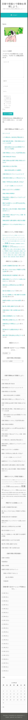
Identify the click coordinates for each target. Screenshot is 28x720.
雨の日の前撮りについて (9, 290)
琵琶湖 (20, 254)
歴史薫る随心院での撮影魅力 (10, 275)
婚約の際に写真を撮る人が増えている (13, 335)
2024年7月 (4, 605)
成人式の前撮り (9, 577)
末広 (13, 254)
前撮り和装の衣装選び (9, 193)
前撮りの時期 (5, 565)
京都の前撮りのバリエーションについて (13, 174)
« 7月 (3, 707)
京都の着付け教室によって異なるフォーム (14, 178)
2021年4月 (4, 643)
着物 (9, 256)
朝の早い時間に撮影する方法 (10, 306)
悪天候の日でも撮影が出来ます (11, 329)
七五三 (5, 486)
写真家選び (5, 561)
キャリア (19, 237)
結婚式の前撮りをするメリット (10, 569)
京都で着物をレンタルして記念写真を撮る (14, 152)
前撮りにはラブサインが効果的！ (12, 189)
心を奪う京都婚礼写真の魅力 (10, 265)
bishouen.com (6, 235)
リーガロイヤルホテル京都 (11, 241)
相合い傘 (6, 256)
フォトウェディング (13, 239)
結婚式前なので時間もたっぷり (11, 323)
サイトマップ (6, 133)
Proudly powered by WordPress (13, 715)
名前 (5, 81)
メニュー (15, 15)
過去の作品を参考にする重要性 (13, 170)
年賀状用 (11, 251)
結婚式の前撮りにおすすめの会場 (12, 300)
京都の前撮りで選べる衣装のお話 (12, 310)
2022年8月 (4, 624)
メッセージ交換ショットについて (13, 185)
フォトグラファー (21, 239)
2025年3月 (4, 601)
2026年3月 (4, 597)
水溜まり (16, 254)
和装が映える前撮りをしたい (10, 320)
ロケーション (20, 241)
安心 (9, 249)
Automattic (18, 717)
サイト (5, 91)
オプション (8, 237)
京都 (7, 243)
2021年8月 (4, 632)
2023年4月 (4, 616)
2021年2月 (4, 647)
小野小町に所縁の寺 (17, 249)
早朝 (15, 494)
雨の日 (22, 256)
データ (7, 239)
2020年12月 (5, 651)
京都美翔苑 (18, 243)
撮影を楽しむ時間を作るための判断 (12, 285)
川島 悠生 (7, 492)
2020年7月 (4, 663)
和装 (5, 249)
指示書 (9, 494)
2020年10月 (5, 655)
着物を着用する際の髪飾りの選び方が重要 (14, 220)
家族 (12, 249)
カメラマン (14, 237)
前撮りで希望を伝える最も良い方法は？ (13, 182)
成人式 (6, 494)
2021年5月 (4, 640)
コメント (6, 62)
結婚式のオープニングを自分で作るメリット (14, 461)
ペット (4, 241)
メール (5, 86)
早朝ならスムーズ (19, 494)
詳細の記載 (13, 256)
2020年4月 (4, 671)
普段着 (9, 254)
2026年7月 (4, 593)
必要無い (22, 251)
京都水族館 (13, 243)
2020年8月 (4, 659)
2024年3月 (4, 608)
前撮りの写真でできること (11, 573)
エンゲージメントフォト (19, 479)
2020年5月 (4, 667)
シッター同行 (14, 481)
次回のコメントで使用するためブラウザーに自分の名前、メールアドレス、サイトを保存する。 (7, 102)
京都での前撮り (6, 558)
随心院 (18, 256)
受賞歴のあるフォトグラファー (10, 490)
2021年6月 (4, 636)
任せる (22, 243)
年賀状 (7, 251)
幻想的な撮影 (17, 251)
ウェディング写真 (14, 235)
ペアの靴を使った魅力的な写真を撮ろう (13, 137)
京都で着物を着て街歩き (9, 156)
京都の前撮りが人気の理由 (10, 166)
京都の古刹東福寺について (10, 316)
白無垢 (10, 496)
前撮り (8, 246)
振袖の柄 (12, 494)
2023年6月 (4, 612)
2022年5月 (4, 628)
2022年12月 (5, 620)
